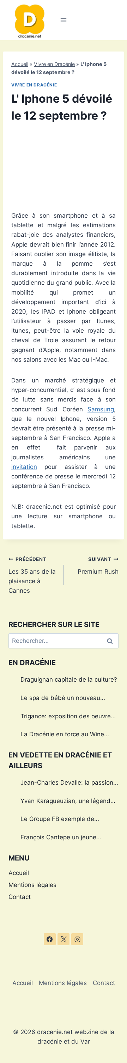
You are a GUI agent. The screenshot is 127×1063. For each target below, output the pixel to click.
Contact (19, 896)
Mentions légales (32, 884)
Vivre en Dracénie (54, 64)
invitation (24, 466)
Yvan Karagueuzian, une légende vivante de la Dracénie (67, 802)
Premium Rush (98, 565)
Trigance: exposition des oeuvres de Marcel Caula (67, 717)
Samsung (100, 409)
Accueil (19, 64)
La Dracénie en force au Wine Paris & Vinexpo (62, 735)
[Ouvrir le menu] (63, 19)
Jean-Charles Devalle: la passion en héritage (66, 783)
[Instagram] (77, 939)
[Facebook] (50, 939)
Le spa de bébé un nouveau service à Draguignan (60, 698)
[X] (63, 939)
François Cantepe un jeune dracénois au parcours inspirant (65, 838)
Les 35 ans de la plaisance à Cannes (32, 575)
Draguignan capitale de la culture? (68, 679)
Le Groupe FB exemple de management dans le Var (57, 820)
